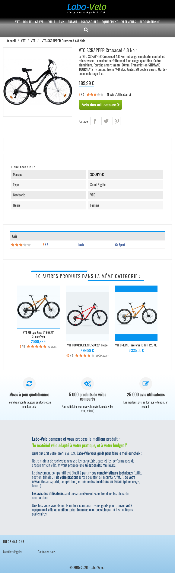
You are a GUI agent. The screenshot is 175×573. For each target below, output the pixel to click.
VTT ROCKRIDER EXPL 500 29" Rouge (87, 345)
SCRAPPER (97, 174)
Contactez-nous (46, 551)
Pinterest (116, 121)
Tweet (106, 121)
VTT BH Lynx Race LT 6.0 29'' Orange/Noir (38, 334)
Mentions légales (12, 551)
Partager (95, 121)
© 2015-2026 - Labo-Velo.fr (88, 567)
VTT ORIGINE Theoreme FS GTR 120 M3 (136, 345)
